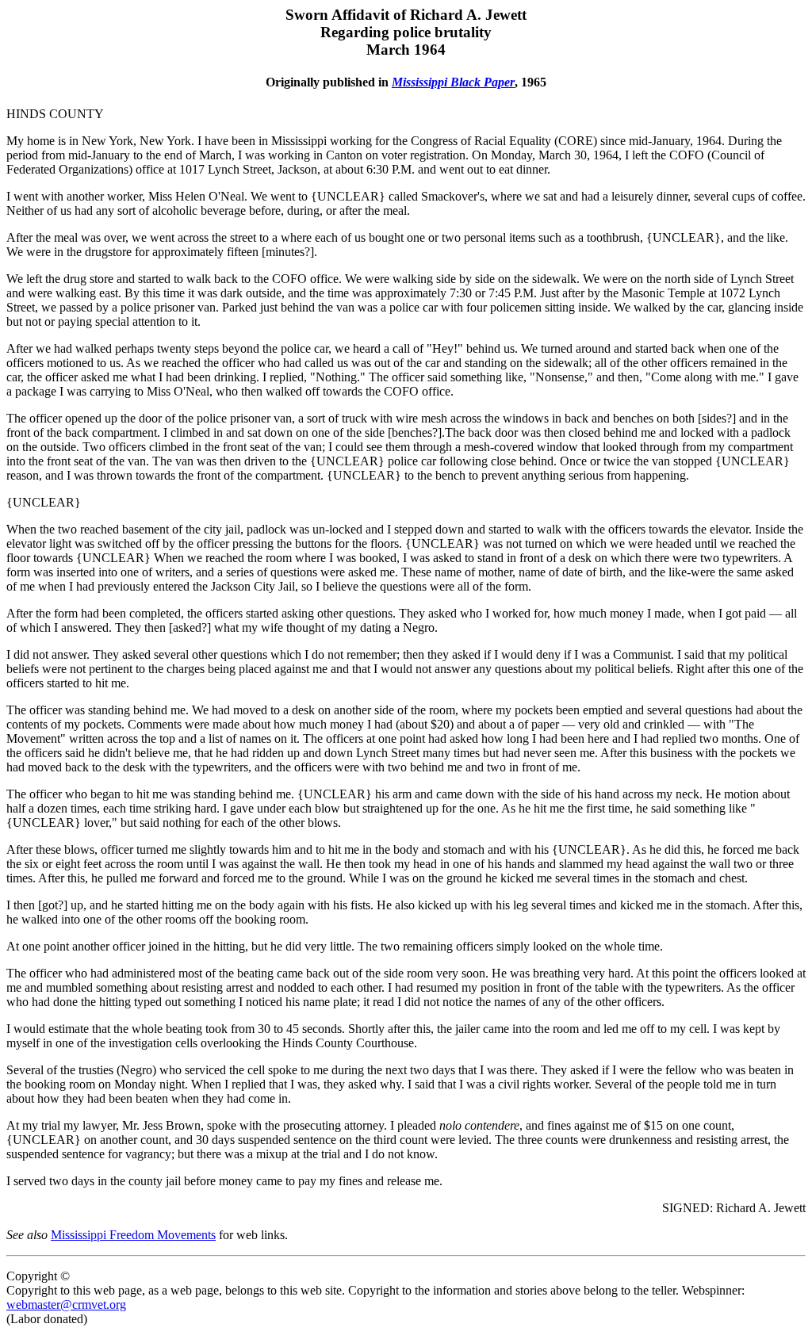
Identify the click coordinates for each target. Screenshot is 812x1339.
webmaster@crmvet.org (66, 1304)
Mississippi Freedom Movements (133, 1234)
